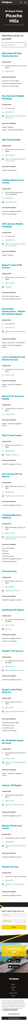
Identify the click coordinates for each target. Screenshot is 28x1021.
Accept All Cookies (14, 1018)
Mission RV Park (10, 867)
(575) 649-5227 (9, 327)
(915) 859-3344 (9, 842)
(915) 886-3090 (9, 451)
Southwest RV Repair (13, 610)
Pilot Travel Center (12, 435)
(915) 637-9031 (9, 666)
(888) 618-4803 (10, 533)
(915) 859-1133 (9, 880)
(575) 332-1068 (9, 625)
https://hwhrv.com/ (11, 202)
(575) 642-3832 (9, 414)
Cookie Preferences (14, 1013)
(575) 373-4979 (9, 375)
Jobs (13, 990)
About (13, 984)
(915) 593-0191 (9, 707)
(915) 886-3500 (9, 492)
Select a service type (9, 44)
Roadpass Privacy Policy (11, 1009)
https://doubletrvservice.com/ (14, 670)
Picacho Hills (20, 25)
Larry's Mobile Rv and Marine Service (13, 358)
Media (13, 996)
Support (13, 987)
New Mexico (11, 25)
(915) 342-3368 (9, 758)
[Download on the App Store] (14, 969)
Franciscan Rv (9, 571)
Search (14, 927)
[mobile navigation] (25, 2)
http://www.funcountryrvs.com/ (15, 496)
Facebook (8, 287)
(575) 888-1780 (9, 240)
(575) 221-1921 (9, 198)
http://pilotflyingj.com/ (12, 454)
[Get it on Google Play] (14, 963)
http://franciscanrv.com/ (12, 590)
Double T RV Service (13, 651)
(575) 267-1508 (9, 587)
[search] (20, 2)
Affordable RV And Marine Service (11, 54)
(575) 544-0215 (9, 801)
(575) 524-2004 (10, 155)
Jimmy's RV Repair (12, 785)
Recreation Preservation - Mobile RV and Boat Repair (13, 311)
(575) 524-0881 (9, 283)
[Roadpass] (7, 2)
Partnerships (13, 993)
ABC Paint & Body (11, 139)
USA (5, 25)
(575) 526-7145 (9, 71)
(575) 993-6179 (9, 112)
